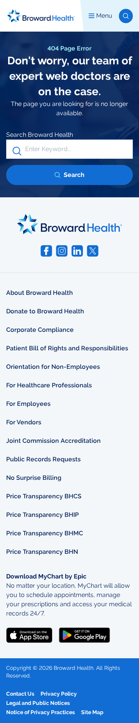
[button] (126, 16)
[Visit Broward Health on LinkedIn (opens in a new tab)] (77, 251)
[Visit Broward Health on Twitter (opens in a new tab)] (92, 251)
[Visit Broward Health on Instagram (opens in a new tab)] (62, 251)
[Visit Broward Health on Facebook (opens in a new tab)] (46, 251)
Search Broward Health (39, 134)
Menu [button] (104, 15)
